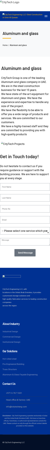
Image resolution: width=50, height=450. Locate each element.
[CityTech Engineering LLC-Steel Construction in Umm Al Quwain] (23, 16)
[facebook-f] (6, 314)
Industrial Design (10, 331)
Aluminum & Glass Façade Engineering (20, 374)
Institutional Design (11, 342)
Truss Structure (10, 369)
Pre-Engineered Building (13, 364)
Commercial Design (12, 337)
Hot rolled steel (10, 359)
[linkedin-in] (13, 314)
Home (5, 45)
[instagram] (20, 314)
